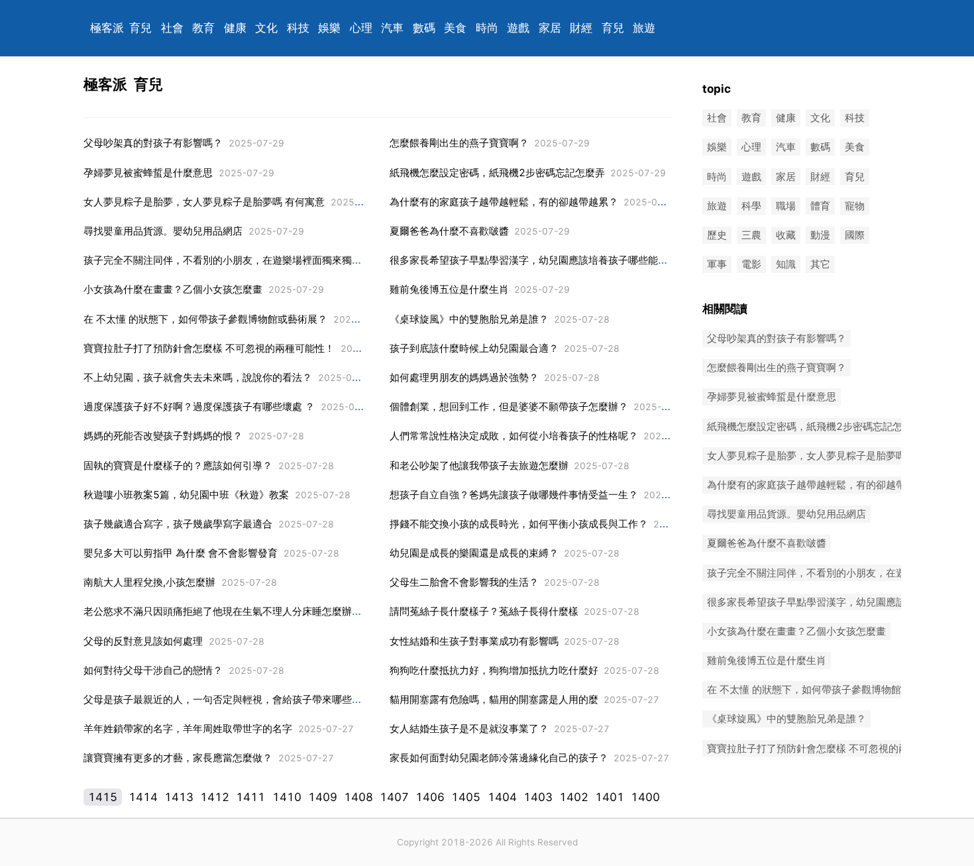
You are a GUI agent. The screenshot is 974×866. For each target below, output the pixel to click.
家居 (550, 27)
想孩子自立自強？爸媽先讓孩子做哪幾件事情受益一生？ (514, 494)
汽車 (392, 27)
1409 (322, 797)
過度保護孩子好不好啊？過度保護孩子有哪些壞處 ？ (199, 406)
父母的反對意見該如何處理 (143, 641)
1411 (250, 797)
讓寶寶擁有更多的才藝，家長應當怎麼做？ (177, 757)
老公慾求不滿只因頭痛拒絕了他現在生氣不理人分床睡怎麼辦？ (222, 611)
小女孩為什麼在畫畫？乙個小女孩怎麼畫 (172, 289)
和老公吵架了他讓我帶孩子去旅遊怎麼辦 (479, 465)
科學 (751, 205)
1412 (214, 797)
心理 (361, 27)
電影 (751, 264)
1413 (178, 797)
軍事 (717, 264)
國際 (855, 235)
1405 (465, 797)
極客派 (107, 27)
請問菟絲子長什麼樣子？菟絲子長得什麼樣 (484, 611)
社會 (172, 27)
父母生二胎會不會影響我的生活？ (464, 582)
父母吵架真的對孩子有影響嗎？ (153, 142)
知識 (786, 264)
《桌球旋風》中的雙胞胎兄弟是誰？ (469, 319)
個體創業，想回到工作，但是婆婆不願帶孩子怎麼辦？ (509, 406)
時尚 (487, 27)
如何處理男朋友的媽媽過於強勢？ (464, 377)
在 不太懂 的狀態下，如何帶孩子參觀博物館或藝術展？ (205, 319)
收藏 (786, 235)
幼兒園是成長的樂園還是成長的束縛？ (474, 553)
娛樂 (329, 27)
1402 (573, 797)
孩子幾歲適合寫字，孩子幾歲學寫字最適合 (177, 523)
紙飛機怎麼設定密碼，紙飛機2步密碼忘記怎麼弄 (497, 172)
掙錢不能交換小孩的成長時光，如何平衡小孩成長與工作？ (519, 523)
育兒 (140, 27)
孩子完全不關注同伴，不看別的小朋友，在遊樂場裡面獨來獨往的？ (232, 260)
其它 (820, 264)
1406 (430, 797)
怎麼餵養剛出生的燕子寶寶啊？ (459, 142)
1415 (102, 797)
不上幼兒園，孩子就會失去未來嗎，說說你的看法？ (197, 377)
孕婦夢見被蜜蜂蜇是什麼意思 (148, 172)
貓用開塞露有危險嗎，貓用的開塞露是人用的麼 (494, 699)
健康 (235, 27)
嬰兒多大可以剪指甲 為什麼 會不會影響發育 (180, 553)
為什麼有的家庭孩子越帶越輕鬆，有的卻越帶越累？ (504, 201)
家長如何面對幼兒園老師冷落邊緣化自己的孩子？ (499, 757)
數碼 (424, 27)
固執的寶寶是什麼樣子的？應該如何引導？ (177, 465)
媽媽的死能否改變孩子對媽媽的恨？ (163, 435)
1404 (502, 797)
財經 (581, 27)
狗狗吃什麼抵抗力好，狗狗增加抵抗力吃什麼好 (494, 670)
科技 (298, 27)
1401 (609, 797)
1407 (394, 797)
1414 (143, 797)
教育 (203, 27)
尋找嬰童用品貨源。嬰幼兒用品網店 (163, 231)
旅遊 (644, 27)
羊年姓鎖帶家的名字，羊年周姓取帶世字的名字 (187, 728)
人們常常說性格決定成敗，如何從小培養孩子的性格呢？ (514, 435)
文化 (266, 27)
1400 (645, 797)
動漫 (820, 235)
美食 (455, 27)
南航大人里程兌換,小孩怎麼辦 (149, 582)
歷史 (717, 235)
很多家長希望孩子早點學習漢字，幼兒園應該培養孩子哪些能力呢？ (539, 260)
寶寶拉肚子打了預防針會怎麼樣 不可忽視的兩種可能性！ (209, 348)
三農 (751, 235)
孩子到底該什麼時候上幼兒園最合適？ (474, 348)
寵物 (855, 205)
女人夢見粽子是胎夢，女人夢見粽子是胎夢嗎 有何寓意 (204, 201)
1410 (286, 797)
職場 (786, 205)
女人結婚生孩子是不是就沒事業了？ (469, 728)
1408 (358, 797)
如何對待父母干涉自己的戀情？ (153, 670)
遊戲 (518, 27)
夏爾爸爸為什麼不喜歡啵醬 (449, 231)
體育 (820, 205)
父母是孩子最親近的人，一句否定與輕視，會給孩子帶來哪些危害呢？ (237, 699)
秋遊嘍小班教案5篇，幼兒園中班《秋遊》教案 (186, 494)
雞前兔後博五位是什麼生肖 (449, 289)
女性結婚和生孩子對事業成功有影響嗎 (474, 641)
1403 (538, 797)
